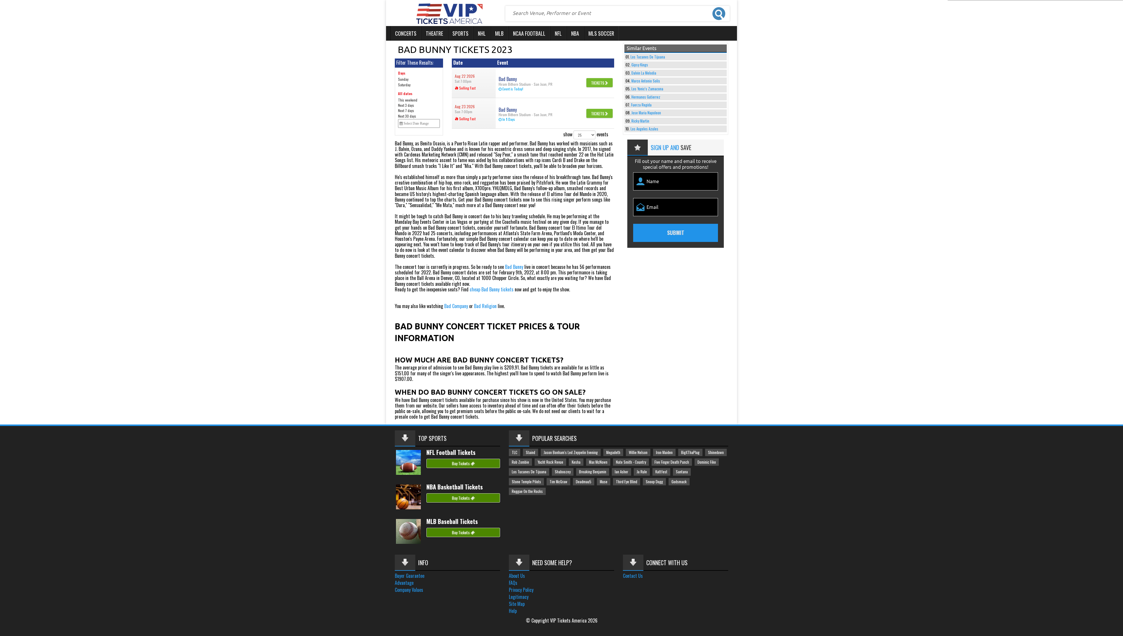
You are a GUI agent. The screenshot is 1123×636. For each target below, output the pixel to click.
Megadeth (613, 452)
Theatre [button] (434, 33)
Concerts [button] (405, 33)
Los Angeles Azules (644, 129)
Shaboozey (563, 472)
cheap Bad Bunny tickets (492, 289)
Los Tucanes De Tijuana (648, 57)
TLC (514, 452)
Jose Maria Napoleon (646, 113)
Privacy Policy (521, 589)
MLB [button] (499, 33)
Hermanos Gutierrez (645, 97)
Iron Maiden (664, 452)
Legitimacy (518, 596)
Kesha (576, 462)
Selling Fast (467, 87)
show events (585, 133)
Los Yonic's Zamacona (647, 89)
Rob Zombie (520, 462)
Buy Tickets (461, 463)
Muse (603, 481)
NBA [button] (575, 33)
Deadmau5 (583, 481)
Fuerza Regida (641, 105)
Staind (530, 452)
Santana (682, 472)
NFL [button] (558, 33)
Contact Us (633, 575)
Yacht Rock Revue (550, 462)
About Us (517, 575)
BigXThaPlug (690, 452)
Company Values (409, 589)
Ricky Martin (640, 121)
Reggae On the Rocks (527, 491)
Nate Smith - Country (631, 462)
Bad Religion (485, 306)
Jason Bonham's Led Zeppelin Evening (571, 452)
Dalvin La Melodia (643, 73)
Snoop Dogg (654, 481)
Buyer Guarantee (409, 575)
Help (513, 610)
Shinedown (716, 452)
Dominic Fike (706, 462)
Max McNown (598, 462)
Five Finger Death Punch (671, 462)
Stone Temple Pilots (526, 481)
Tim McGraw (558, 481)
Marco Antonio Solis (645, 81)
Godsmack (679, 481)
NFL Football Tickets (451, 452)
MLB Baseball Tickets (452, 521)
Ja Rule (642, 472)
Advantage (404, 582)
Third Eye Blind (626, 481)
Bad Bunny (514, 266)
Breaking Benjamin (592, 472)
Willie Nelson (638, 452)
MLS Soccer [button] (601, 33)
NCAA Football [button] (529, 33)
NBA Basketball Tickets (454, 486)
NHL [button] (482, 33)
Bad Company (456, 306)
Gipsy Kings (639, 65)
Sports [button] (460, 33)
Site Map (517, 603)
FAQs (513, 582)
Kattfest (661, 472)
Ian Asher (621, 472)
